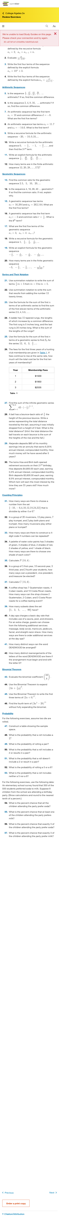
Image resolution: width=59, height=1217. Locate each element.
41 (6, 644)
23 (6, 302)
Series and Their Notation (15, 274)
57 (6, 832)
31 (6, 501)
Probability (7, 713)
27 (6, 402)
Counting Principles (12, 495)
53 (6, 772)
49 (6, 743)
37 (6, 581)
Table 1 (43, 352)
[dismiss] (55, 33)
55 (6, 811)
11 (6, 154)
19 (6, 247)
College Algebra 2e (14, 13)
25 (6, 336)
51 (6, 758)
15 (6, 201)
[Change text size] (54, 26)
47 (6, 726)
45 (6, 694)
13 (6, 179)
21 (6, 280)
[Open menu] (3, 26)
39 (6, 606)
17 (6, 226)
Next (51, 1192)
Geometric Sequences (13, 174)
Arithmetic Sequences (13, 87)
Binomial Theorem (11, 669)
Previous (9, 1192)
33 (6, 532)
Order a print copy (16, 1203)
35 (6, 560)
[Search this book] (47, 26)
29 (6, 443)
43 (6, 676)
